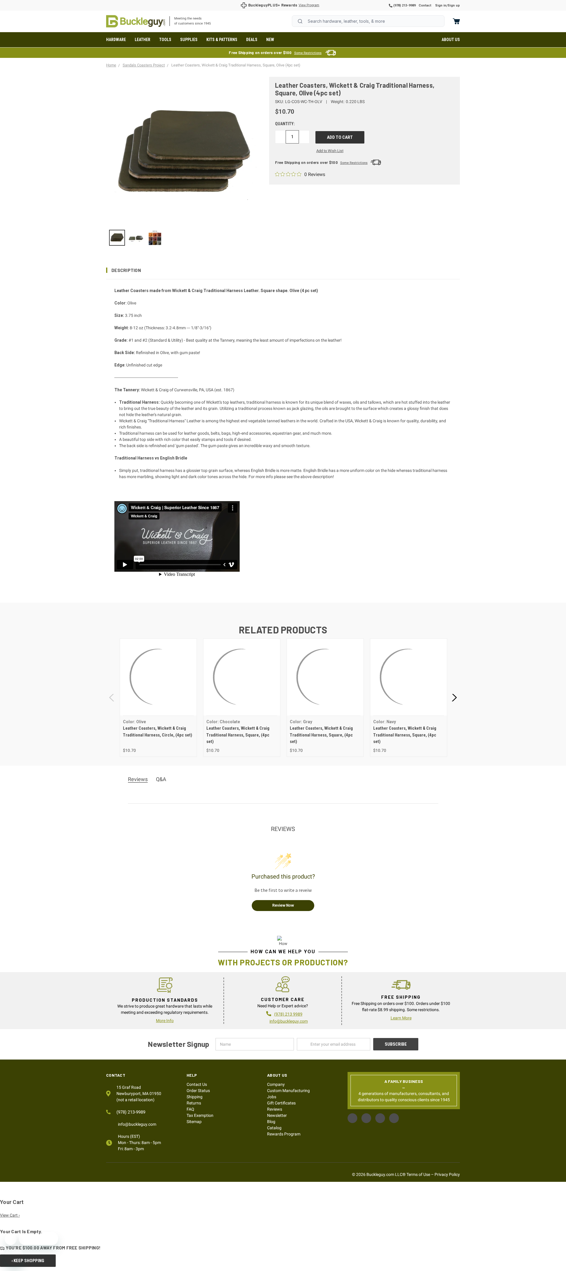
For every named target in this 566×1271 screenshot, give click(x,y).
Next (454, 697)
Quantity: (285, 123)
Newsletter (277, 1115)
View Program (309, 5)
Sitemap (194, 1121)
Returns (194, 1103)
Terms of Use (418, 1174)
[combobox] (368, 21)
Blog (271, 1121)
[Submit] (300, 21)
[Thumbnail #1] (136, 238)
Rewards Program (283, 1134)
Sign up (453, 5)
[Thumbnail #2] (155, 238)
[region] (183, 238)
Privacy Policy (447, 1174)
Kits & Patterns (221, 39)
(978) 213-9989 (404, 5)
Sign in (440, 5)
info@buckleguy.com (288, 1021)
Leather (142, 39)
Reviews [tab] (138, 779)
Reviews (274, 1109)
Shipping (195, 1096)
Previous (112, 697)
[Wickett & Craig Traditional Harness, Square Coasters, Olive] (117, 238)
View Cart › (10, 1215)
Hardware (116, 39)
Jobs (271, 1096)
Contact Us (197, 1084)
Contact (425, 5)
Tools (165, 39)
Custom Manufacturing (288, 1090)
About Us (451, 39)
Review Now (283, 905)
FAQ (190, 1109)
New (270, 39)
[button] (283, 270)
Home (135, 21)
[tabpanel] (158, 697)
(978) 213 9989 (288, 1014)
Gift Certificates (281, 1103)
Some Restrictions (308, 53)
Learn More (401, 1018)
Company (276, 1084)
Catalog (274, 1127)
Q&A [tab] (161, 779)
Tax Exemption (200, 1115)
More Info (165, 1020)
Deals (251, 39)
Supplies (189, 39)
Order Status (198, 1090)
